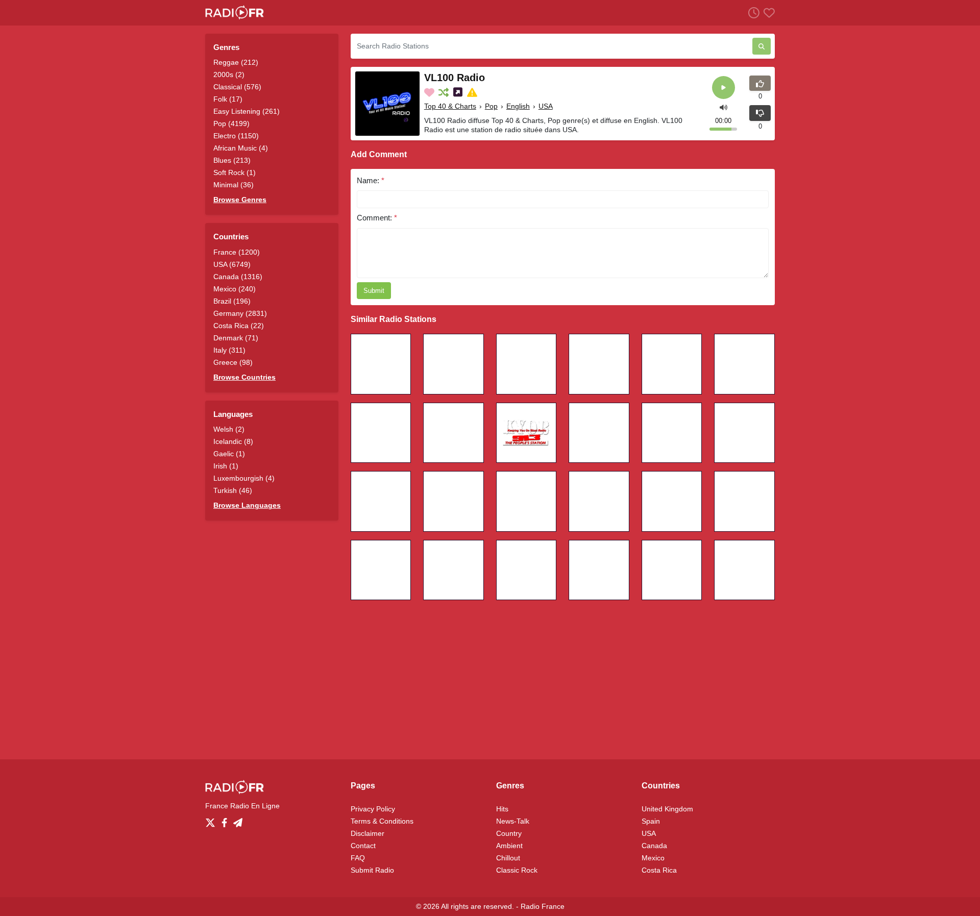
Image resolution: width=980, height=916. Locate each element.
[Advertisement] (490, 679)
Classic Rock (516, 870)
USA (545, 106)
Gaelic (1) (229, 454)
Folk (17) (227, 99)
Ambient (509, 845)
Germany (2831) (240, 313)
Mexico (653, 858)
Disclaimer (367, 833)
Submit (373, 290)
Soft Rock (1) (234, 172)
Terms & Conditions (382, 821)
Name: (370, 180)
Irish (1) (225, 466)
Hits (502, 809)
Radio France (543, 906)
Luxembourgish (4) (244, 478)
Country (509, 833)
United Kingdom (667, 809)
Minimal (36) (233, 185)
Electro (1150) (236, 136)
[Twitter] (212, 820)
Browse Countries (244, 377)
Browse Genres (239, 199)
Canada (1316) (237, 277)
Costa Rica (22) (238, 325)
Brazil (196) (232, 301)
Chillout (508, 858)
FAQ (358, 858)
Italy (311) (229, 350)
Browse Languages (247, 505)
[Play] (723, 87)
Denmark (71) (235, 338)
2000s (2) (228, 74)
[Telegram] (237, 820)
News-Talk (512, 821)
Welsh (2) (228, 429)
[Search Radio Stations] (761, 46)
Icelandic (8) (233, 441)
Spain (651, 821)
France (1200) (236, 252)
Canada (654, 845)
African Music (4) (240, 148)
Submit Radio (372, 870)
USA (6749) (232, 264)
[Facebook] (226, 820)
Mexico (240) (234, 289)
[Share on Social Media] (459, 92)
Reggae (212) (235, 62)
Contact (363, 845)
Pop (491, 106)
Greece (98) (233, 362)
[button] (723, 106)
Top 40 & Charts (450, 106)
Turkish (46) (232, 490)
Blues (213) (232, 160)
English (518, 106)
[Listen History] (752, 12)
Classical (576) (237, 87)
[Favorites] (767, 12)
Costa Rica (659, 870)
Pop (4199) (231, 123)
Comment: (377, 217)
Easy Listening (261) (246, 111)
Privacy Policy (373, 809)
